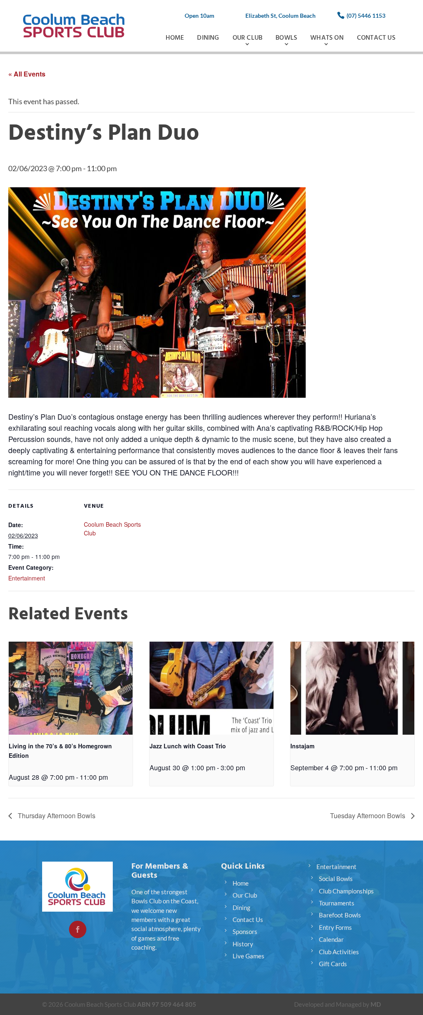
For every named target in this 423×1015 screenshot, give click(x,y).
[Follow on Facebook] (77, 929)
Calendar (331, 939)
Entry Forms (335, 927)
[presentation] (71, 688)
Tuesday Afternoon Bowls (368, 815)
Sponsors (245, 931)
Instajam (302, 746)
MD (376, 1004)
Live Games (248, 956)
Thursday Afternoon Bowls (55, 815)
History (243, 944)
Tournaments (336, 903)
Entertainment (26, 578)
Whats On (327, 38)
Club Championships (346, 891)
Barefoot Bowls (340, 915)
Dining (208, 38)
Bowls (286, 38)
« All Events (26, 74)
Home (175, 38)
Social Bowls (336, 878)
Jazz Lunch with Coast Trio (188, 746)
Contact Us (376, 38)
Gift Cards (333, 963)
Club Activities (339, 951)
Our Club (248, 38)
